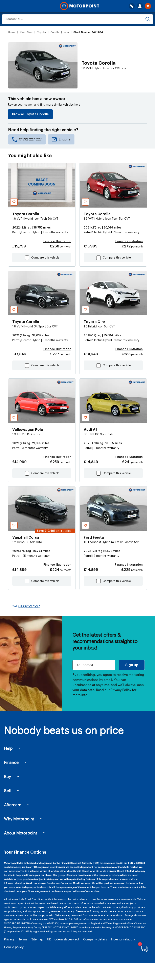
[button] (6, 6)
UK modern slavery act (63, 939)
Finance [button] (11, 762)
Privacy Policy (121, 690)
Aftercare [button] (12, 805)
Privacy (9, 939)
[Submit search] (147, 19)
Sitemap (37, 939)
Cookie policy (14, 947)
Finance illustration (57, 241)
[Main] (79, 6)
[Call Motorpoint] (132, 6)
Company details (95, 939)
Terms (23, 939)
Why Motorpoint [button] (19, 819)
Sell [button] (7, 790)
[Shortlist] (148, 6)
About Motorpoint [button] (20, 833)
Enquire (64, 139)
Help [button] (8, 748)
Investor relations (123, 939)
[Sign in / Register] (140, 6)
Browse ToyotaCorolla (30, 114)
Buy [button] (7, 776)
